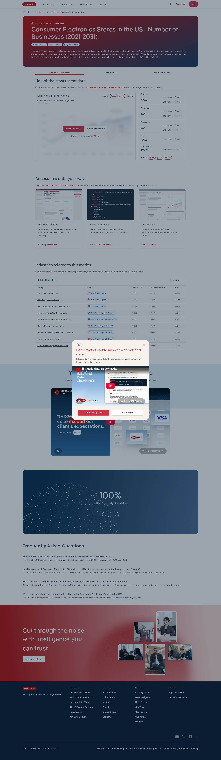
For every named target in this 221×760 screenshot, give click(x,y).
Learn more (127, 412)
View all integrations (93, 412)
